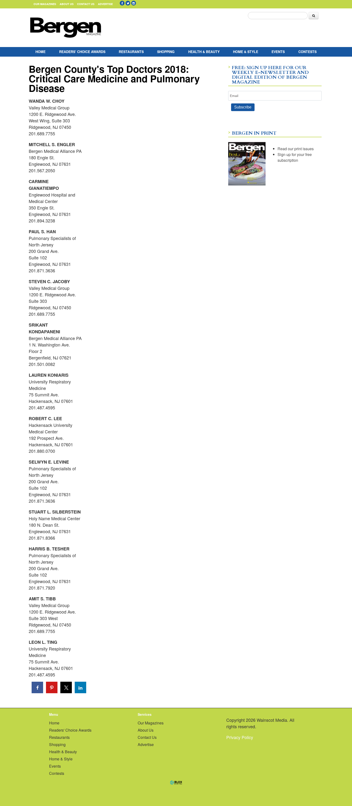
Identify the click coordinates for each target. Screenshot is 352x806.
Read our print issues (296, 148)
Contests (307, 51)
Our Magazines (45, 4)
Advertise (105, 4)
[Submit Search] (313, 15)
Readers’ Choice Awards (82, 51)
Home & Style (245, 51)
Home (40, 51)
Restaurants (131, 51)
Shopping (166, 51)
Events (278, 51)
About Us (67, 4)
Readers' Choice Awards (70, 730)
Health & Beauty (204, 51)
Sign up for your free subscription (295, 157)
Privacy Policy (239, 737)
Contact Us (85, 4)
